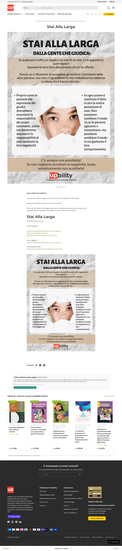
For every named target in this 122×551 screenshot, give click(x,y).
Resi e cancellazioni (70, 513)
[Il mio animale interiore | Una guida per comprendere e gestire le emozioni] (39, 412)
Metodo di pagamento (71, 491)
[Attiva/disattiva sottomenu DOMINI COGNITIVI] (22, 14)
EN (88, 14)
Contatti (42, 506)
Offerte (112, 2)
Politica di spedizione (97, 537)
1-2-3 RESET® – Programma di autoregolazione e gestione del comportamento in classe (81, 436)
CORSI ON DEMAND (64, 14)
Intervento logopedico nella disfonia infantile (17, 429)
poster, (61, 21)
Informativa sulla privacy (71, 537)
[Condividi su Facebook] (40, 365)
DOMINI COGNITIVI (14, 14)
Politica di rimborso (84, 537)
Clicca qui (29, 2)
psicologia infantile (79, 21)
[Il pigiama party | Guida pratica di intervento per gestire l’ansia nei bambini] (61, 412)
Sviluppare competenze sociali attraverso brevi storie (45, 249)
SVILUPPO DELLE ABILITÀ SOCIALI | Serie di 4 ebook (44, 242)
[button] (113, 8)
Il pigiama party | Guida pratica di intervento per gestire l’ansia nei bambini (60, 434)
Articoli (66, 506)
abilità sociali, (41, 21)
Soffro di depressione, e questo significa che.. (42, 235)
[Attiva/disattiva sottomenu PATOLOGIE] (35, 14)
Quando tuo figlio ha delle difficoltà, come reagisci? (44, 231)
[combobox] (60, 8)
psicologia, (68, 21)
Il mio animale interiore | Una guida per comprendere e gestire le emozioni (38, 430)
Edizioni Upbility (15, 537)
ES (100, 14)
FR (92, 14)
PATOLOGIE (29, 14)
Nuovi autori (102, 2)
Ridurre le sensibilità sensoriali (37, 233)
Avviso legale (68, 495)
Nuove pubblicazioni (97, 518)
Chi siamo (43, 491)
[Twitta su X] (36, 365)
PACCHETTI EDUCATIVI (46, 14)
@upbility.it (39, 221)
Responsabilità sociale (47, 495)
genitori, (55, 21)
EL (96, 14)
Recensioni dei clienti (71, 509)
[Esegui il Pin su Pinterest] (44, 365)
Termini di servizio (110, 537)
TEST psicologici (69, 502)
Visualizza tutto (109, 396)
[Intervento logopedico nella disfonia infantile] (17, 412)
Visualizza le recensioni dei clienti (25, 387)
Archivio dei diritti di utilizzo (73, 498)
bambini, (49, 21)
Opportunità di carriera (47, 498)
